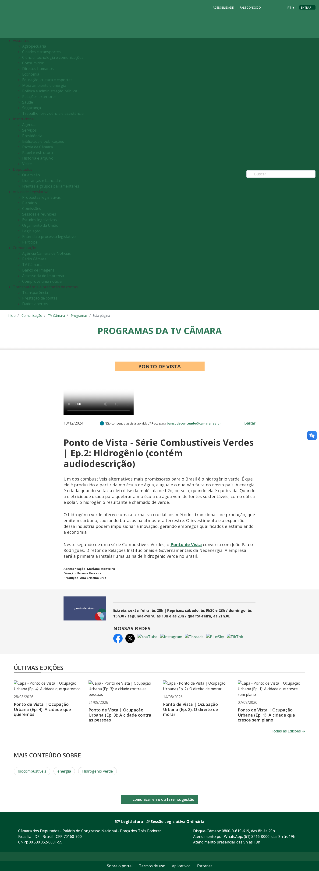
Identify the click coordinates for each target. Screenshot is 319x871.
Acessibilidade (223, 8)
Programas (79, 315)
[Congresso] (270, 7)
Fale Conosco (250, 8)
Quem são (31, 175)
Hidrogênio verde (97, 771)
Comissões (31, 208)
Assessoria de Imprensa (43, 275)
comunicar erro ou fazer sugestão (163, 799)
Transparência (35, 292)
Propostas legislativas (41, 197)
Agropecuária (34, 46)
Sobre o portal (119, 865)
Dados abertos (35, 303)
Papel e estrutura (37, 152)
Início (12, 315)
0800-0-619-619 (235, 830)
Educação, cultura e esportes (47, 79)
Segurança (31, 107)
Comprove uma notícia (42, 281)
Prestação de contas (39, 298)
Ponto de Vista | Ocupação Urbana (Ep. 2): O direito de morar (190, 709)
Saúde (27, 102)
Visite (27, 163)
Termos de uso (152, 865)
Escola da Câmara (37, 147)
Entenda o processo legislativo (49, 236)
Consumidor (33, 63)
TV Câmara (32, 264)
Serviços (29, 130)
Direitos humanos (38, 68)
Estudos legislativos (39, 219)
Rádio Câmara (34, 258)
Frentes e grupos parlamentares (50, 186)
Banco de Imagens (38, 270)
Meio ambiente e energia (44, 85)
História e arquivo (37, 158)
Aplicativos (181, 865)
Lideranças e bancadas (42, 180)
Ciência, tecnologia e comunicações (52, 57)
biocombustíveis (32, 771)
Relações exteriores (39, 96)
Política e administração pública (49, 91)
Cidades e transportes (41, 51)
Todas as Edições (288, 731)
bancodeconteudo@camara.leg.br (194, 423)
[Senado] (279, 7)
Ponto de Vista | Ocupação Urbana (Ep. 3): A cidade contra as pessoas (120, 715)
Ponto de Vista (186, 544)
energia (64, 771)
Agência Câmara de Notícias (46, 253)
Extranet (204, 865)
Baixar (249, 423)
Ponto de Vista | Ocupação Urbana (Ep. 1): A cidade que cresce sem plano (266, 715)
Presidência (32, 135)
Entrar (306, 8)
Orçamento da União (40, 225)
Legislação (31, 230)
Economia (30, 74)
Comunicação (31, 315)
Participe (30, 242)
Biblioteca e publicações (43, 141)
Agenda (28, 124)
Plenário (29, 203)
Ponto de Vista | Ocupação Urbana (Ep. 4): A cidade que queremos (42, 709)
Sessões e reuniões (39, 214)
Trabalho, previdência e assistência (53, 113)
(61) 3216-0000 (256, 836)
